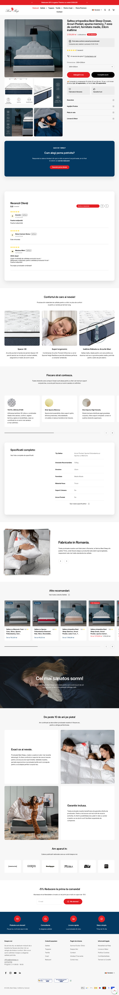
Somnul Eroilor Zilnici (77, 946)
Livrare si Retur (103, 949)
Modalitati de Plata (104, 946)
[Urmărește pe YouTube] (15, 973)
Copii (47, 956)
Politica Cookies (103, 952)
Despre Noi (74, 949)
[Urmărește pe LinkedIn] (20, 973)
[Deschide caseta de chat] (115, 991)
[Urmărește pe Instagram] (10, 973)
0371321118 (8, 962)
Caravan (26, 988)
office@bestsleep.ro (11, 960)
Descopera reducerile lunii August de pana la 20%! (59, 2)
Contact (59, 12)
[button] (71, 50)
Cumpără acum (103, 75)
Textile (58, 8)
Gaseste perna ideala (59, 167)
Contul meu (74, 960)
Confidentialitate (103, 956)
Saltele (42, 8)
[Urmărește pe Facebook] (5, 973)
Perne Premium (81, 8)
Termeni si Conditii (104, 960)
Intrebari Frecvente (76, 956)
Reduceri (36, 8)
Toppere (51, 8)
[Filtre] (102, 206)
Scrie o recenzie (83, 206)
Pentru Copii (68, 8)
